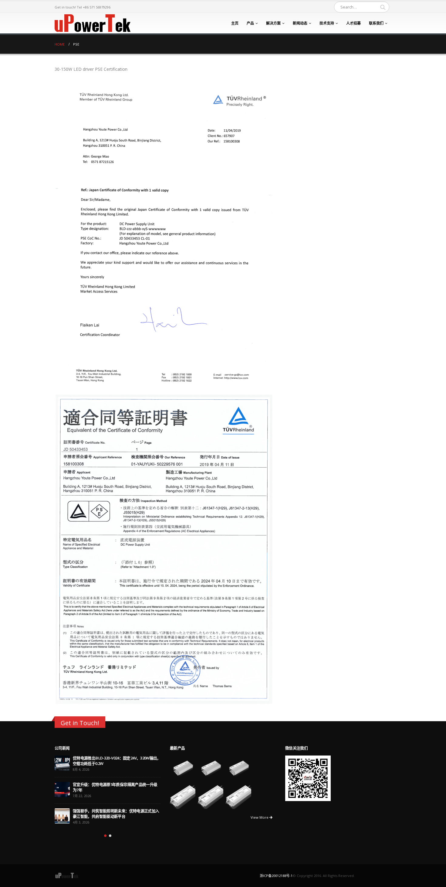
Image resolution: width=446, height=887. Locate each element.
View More (260, 817)
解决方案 (273, 23)
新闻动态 (300, 23)
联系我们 (376, 23)
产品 (250, 23)
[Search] (383, 7)
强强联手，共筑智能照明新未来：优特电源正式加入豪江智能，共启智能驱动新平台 (116, 813)
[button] (105, 835)
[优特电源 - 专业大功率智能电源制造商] (92, 23)
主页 (234, 23)
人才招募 (353, 23)
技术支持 (326, 23)
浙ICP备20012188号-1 (276, 875)
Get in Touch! (80, 722)
